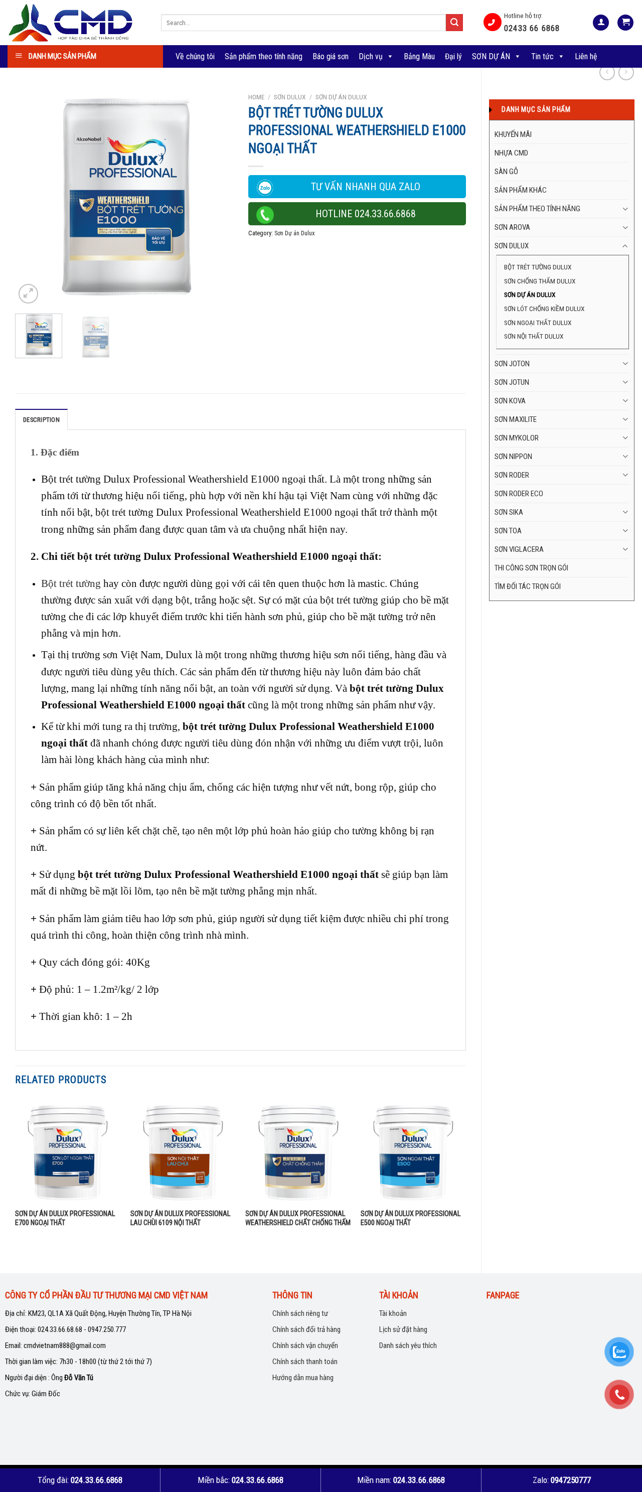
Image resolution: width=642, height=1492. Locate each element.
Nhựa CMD (511, 153)
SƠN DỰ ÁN (491, 56)
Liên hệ (586, 56)
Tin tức (542, 56)
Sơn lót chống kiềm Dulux (544, 309)
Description (41, 419)
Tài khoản (393, 1313)
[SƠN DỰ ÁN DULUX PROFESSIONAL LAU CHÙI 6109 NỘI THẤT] (183, 1151)
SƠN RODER (512, 475)
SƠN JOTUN (512, 382)
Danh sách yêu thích (408, 1345)
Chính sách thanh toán (305, 1361)
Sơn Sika (509, 512)
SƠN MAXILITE (516, 419)
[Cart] (625, 23)
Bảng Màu (419, 56)
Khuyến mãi (513, 134)
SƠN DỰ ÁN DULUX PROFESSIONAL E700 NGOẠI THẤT (65, 1219)
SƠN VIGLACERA (519, 549)
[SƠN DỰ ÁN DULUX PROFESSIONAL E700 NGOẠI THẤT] (67, 1151)
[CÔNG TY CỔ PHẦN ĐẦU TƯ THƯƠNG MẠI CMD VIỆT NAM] (77, 22)
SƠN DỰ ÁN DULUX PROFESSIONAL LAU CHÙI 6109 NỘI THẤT (180, 1219)
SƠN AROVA (512, 227)
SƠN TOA (508, 530)
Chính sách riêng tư (300, 1313)
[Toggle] (625, 209)
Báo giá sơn (330, 56)
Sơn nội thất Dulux (533, 336)
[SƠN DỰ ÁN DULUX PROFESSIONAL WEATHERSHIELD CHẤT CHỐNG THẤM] (298, 1151)
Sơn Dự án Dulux (529, 294)
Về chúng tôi (195, 56)
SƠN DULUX (512, 245)
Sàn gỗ (506, 171)
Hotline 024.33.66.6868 (365, 214)
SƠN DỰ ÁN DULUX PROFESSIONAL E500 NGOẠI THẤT (410, 1219)
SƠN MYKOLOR (517, 437)
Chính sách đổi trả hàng (306, 1329)
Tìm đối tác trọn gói (528, 586)
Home (256, 97)
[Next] (216, 197)
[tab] (41, 419)
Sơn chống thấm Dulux (539, 281)
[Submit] (454, 22)
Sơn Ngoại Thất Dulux (537, 323)
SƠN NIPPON (513, 456)
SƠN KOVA (510, 400)
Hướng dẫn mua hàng (303, 1377)
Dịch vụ (371, 56)
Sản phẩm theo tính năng (263, 56)
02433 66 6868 (532, 28)
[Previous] (32, 197)
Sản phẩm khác (521, 190)
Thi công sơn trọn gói (531, 567)
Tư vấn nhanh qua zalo (365, 187)
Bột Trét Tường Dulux (537, 267)
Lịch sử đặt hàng (403, 1329)
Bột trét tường (71, 583)
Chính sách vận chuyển (305, 1345)
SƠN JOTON (512, 363)
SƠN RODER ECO (519, 493)
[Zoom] (28, 294)
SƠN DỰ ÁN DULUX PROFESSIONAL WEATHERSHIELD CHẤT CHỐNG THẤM (298, 1219)
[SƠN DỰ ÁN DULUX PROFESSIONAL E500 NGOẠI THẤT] (413, 1151)
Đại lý (453, 56)
